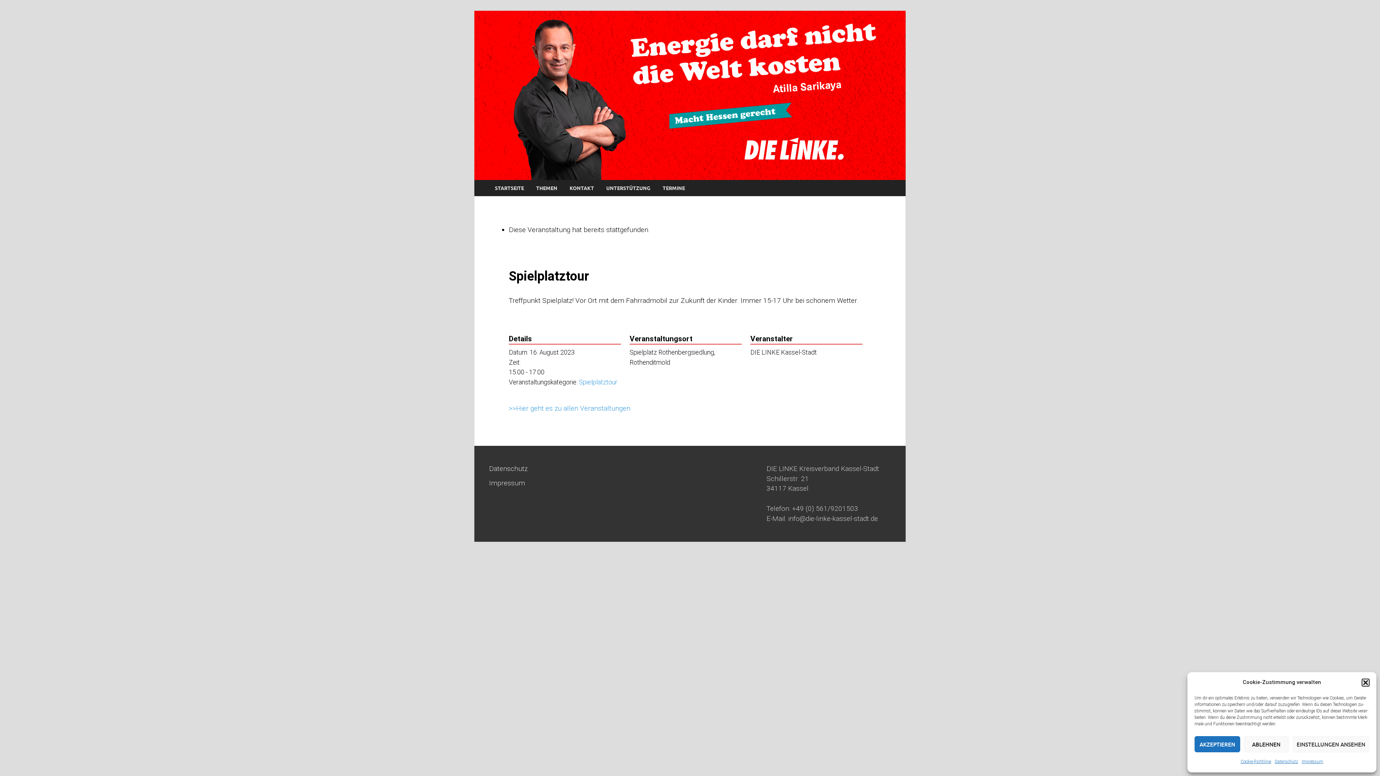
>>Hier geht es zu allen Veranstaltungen (569, 408)
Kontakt (582, 188)
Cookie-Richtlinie (1256, 761)
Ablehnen (1266, 744)
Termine (674, 188)
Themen (546, 188)
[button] (1365, 682)
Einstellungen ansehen (1331, 744)
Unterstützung (628, 188)
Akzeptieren (1217, 744)
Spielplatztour (598, 382)
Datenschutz (1286, 761)
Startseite (509, 188)
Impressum (1312, 761)
